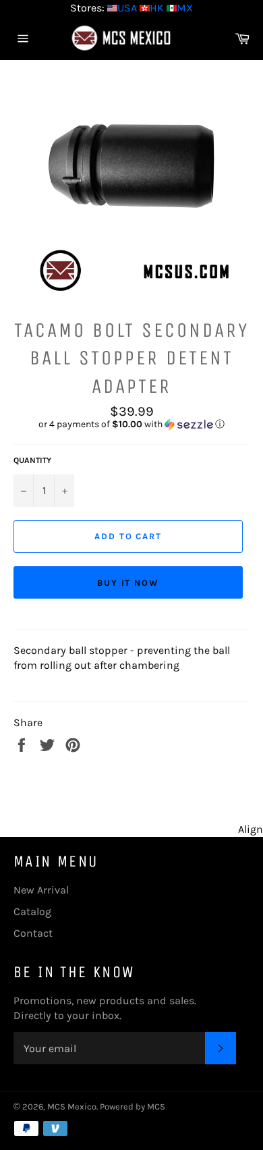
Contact (33, 933)
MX (185, 7)
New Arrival (41, 889)
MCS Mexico (71, 1106)
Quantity (32, 460)
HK (157, 7)
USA (127, 7)
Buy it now (128, 583)
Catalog (32, 911)
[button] (131, 424)
